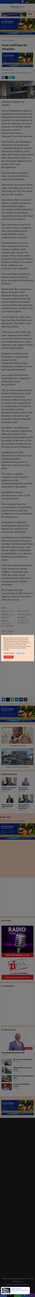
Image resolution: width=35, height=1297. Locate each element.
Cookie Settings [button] (9, 653)
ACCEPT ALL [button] (9, 657)
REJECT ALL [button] (20, 653)
